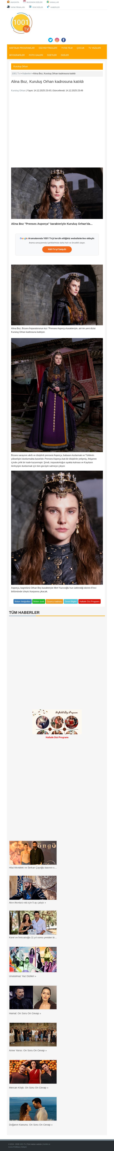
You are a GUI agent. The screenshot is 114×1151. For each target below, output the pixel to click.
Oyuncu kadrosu (54, 601)
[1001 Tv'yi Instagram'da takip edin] (57, 40)
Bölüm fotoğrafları (23, 601)
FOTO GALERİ (36, 55)
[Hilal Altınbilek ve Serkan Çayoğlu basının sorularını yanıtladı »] (33, 852)
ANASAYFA (14, 2)
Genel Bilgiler (71, 601)
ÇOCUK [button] (80, 48)
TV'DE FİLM (67, 48)
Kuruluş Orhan (20, 66)
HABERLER (55, 7)
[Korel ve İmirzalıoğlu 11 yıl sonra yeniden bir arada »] (33, 922)
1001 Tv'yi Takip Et (57, 249)
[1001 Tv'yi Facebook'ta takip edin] (63, 40)
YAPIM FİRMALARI (17, 7)
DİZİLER (65, 55)
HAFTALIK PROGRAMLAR (22, 48)
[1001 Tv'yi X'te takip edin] (50, 40)
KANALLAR (54, 2)
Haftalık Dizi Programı (90, 601)
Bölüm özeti (38, 601)
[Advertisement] (57, 129)
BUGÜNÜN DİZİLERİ (34, 2)
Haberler (26, 73)
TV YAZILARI (95, 48)
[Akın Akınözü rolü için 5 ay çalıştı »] (33, 887)
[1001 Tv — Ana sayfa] (21, 23)
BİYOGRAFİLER (17, 55)
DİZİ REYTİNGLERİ (48, 48)
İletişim (24, 1147)
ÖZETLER (52, 55)
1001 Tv (16, 73)
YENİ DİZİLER (37, 7)
